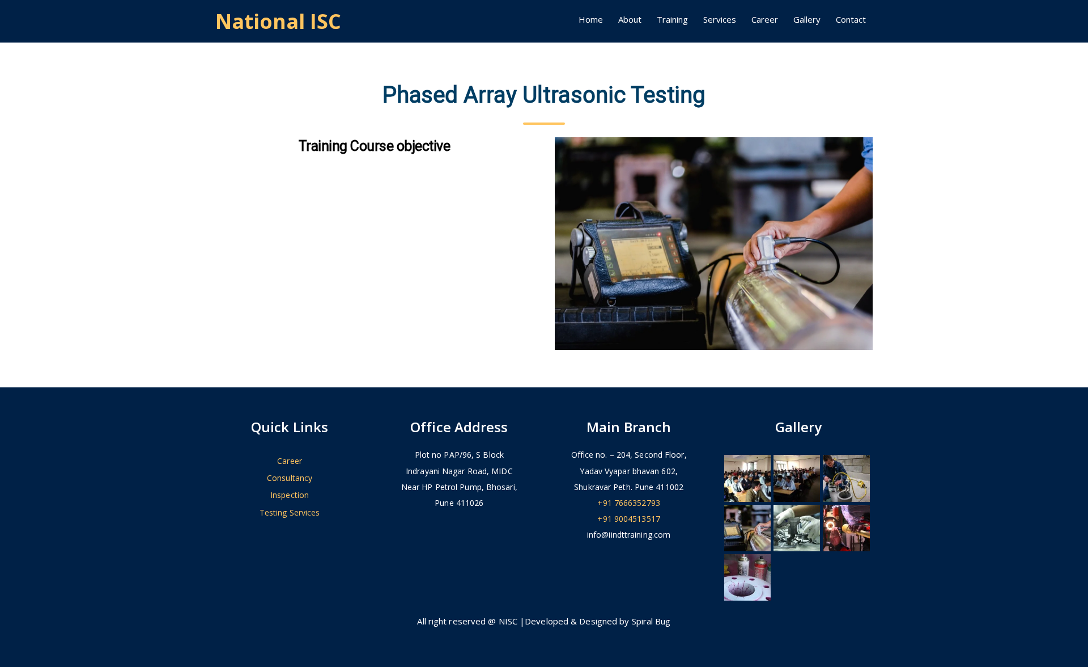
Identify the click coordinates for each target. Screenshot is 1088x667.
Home (591, 19)
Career (764, 19)
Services (719, 19)
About (629, 19)
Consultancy (289, 477)
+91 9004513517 (628, 518)
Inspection (289, 494)
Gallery (807, 19)
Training (672, 19)
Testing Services (290, 512)
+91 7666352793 (628, 502)
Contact (851, 19)
